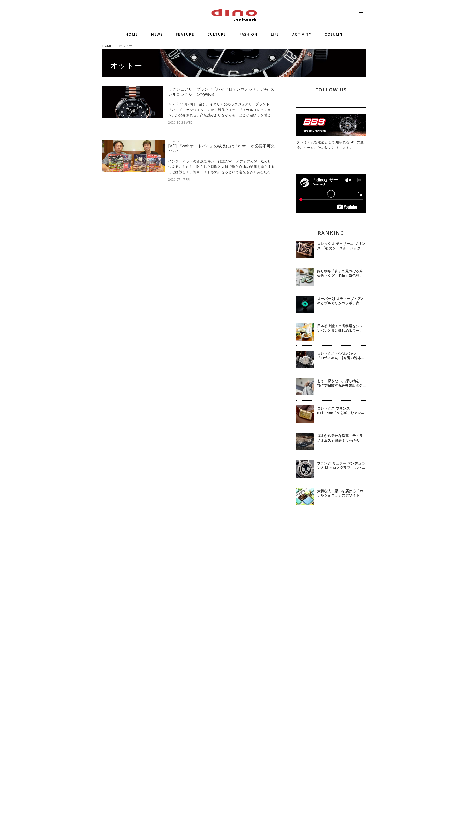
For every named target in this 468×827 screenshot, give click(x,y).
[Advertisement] (331, 593)
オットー (126, 65)
